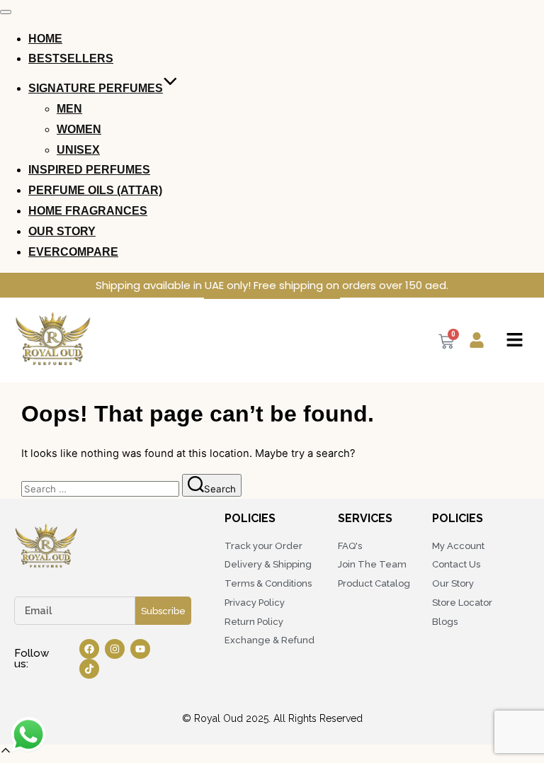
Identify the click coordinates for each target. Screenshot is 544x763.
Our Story (62, 231)
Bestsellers (70, 58)
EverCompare (73, 252)
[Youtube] (140, 649)
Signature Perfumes (95, 88)
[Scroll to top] (5, 753)
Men (69, 109)
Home (45, 39)
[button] (514, 341)
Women (79, 129)
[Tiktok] (89, 669)
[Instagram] (115, 649)
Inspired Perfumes (89, 170)
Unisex (78, 150)
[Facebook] (89, 649)
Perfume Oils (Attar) (95, 190)
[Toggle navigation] (5, 12)
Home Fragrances (87, 211)
